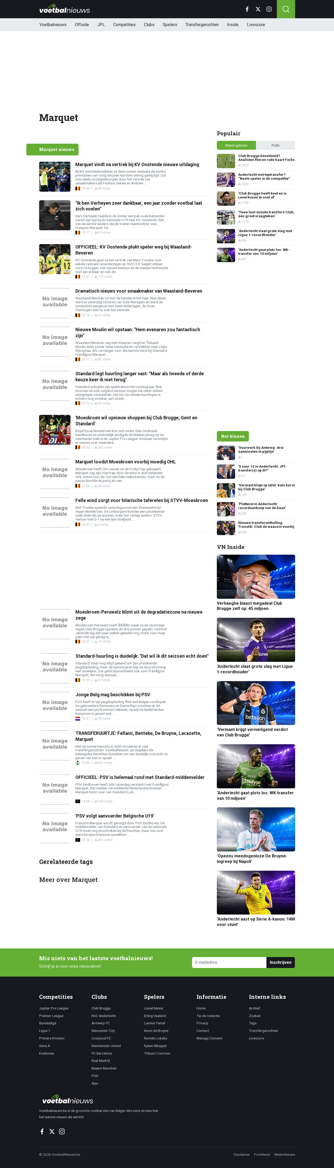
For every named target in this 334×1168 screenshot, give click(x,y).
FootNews (262, 1154)
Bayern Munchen (104, 1068)
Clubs (149, 24)
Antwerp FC (101, 1023)
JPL (101, 24)
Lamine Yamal (154, 1023)
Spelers (170, 24)
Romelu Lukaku (155, 1038)
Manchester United (106, 1046)
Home (201, 1008)
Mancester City (103, 1030)
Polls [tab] (275, 145)
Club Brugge (101, 1008)
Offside (82, 24)
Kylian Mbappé (155, 1046)
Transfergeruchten (202, 24)
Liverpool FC (101, 1038)
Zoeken (255, 1016)
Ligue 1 (44, 1030)
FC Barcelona (102, 1053)
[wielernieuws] (101, 1098)
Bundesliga (47, 1023)
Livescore (256, 24)
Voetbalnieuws (53, 24)
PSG (95, 1076)
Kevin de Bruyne (156, 1030)
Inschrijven (280, 962)
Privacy (202, 1023)
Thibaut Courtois (157, 1053)
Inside (232, 24)
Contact (202, 1030)
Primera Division (51, 1038)
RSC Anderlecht (104, 1016)
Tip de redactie (208, 1016)
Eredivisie (46, 1053)
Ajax (95, 1083)
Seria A (44, 1046)
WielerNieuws (284, 1154)
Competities (124, 24)
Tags (253, 1023)
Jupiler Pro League (53, 1008)
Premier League (51, 1016)
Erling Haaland (155, 1016)
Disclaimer (242, 1154)
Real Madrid (101, 1060)
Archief (254, 1008)
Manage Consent (209, 1038)
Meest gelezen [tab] (236, 145)
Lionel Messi (153, 1008)
